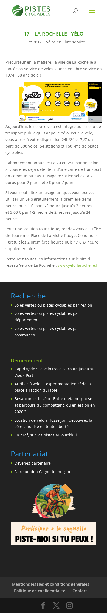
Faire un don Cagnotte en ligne (43, 471)
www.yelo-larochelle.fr (78, 265)
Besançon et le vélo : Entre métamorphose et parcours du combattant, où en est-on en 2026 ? (55, 405)
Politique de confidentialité (39, 590)
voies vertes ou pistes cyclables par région (53, 305)
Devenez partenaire (33, 463)
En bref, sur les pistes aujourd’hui (46, 435)
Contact (79, 590)
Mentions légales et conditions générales (50, 584)
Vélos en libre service (65, 42)
